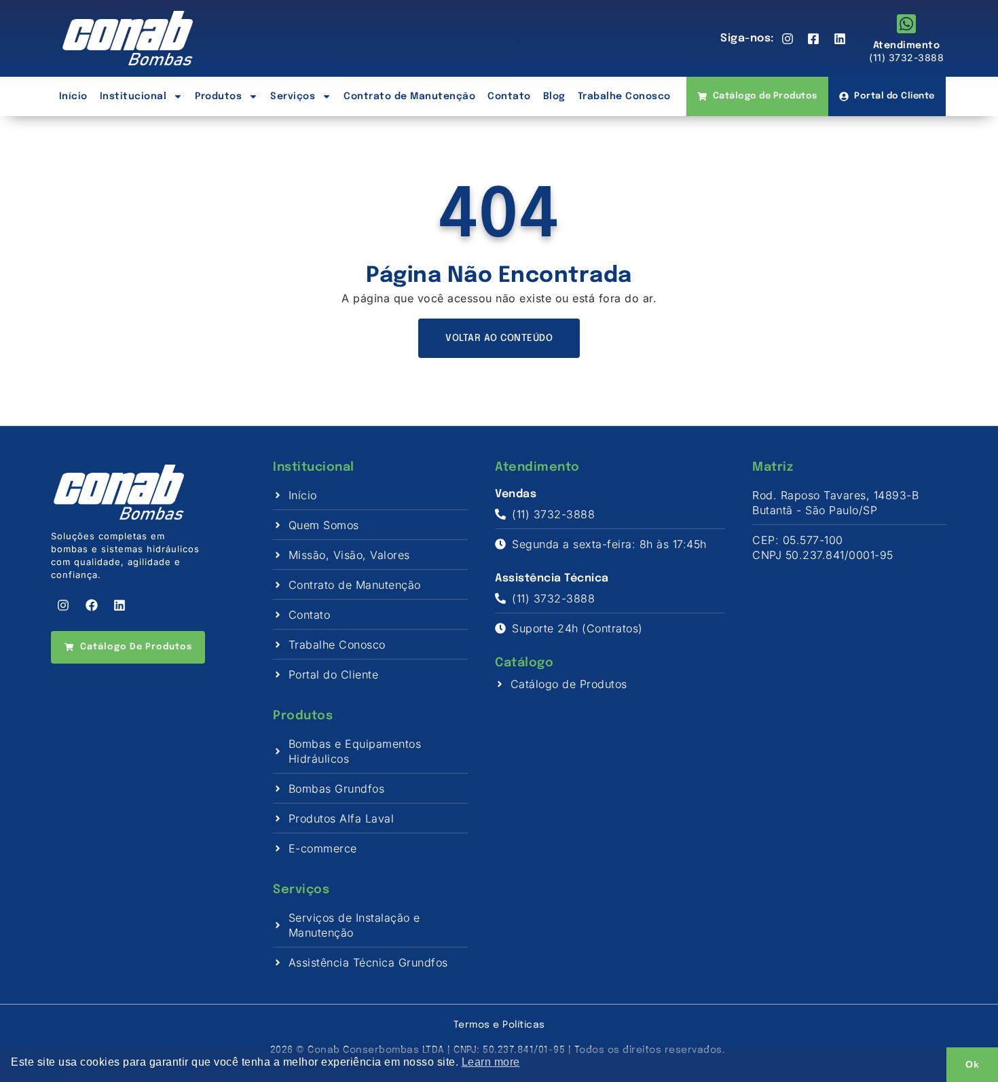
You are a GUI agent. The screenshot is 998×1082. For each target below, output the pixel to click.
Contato (509, 96)
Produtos (218, 96)
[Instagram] (63, 605)
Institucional (133, 96)
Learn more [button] (491, 1062)
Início (73, 96)
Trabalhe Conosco (624, 96)
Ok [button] (972, 1064)
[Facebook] (91, 605)
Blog (554, 96)
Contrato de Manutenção (409, 96)
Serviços (292, 96)
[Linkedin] (119, 605)
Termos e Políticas (499, 1025)
